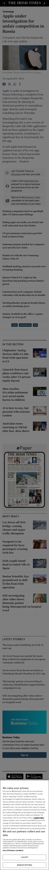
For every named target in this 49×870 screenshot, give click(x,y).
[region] (24, 825)
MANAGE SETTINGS (24, 865)
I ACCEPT (24, 857)
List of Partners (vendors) (13, 850)
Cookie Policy (38, 818)
